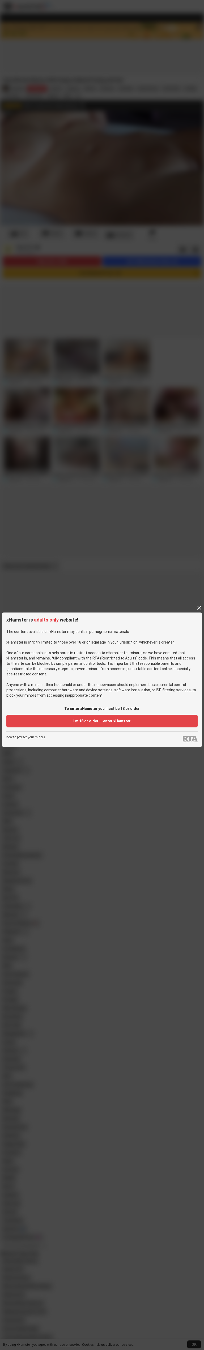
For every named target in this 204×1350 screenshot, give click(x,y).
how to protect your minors (25, 737)
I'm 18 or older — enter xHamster (102, 721)
